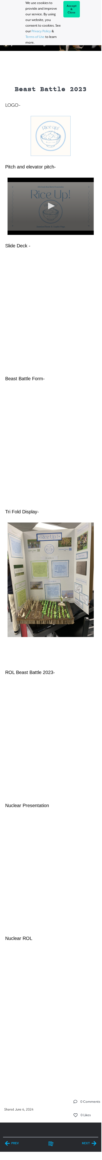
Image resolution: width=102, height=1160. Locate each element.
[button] (50, 206)
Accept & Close (72, 9)
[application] (51, 206)
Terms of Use (35, 37)
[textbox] (50, 569)
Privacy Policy (41, 31)
